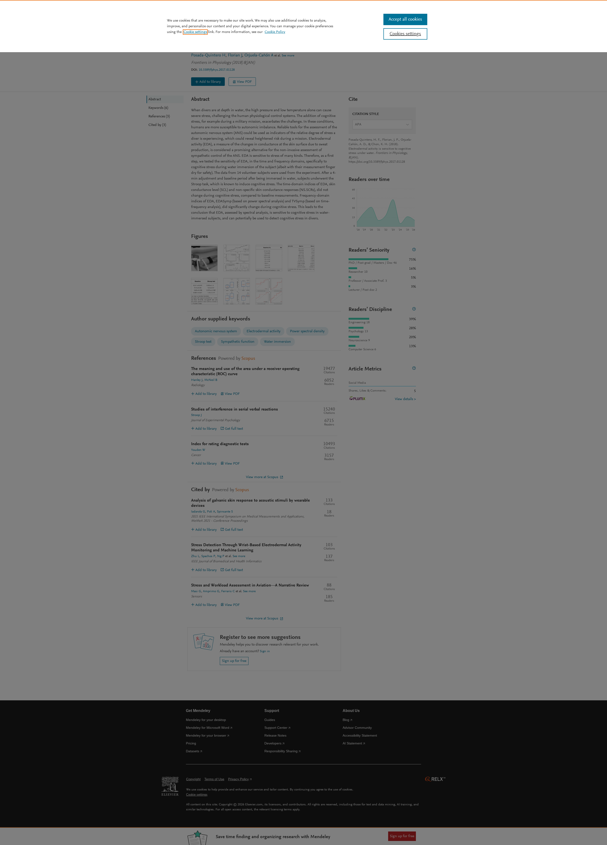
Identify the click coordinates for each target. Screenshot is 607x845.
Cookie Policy (275, 32)
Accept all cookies (405, 19)
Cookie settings (195, 32)
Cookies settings (405, 34)
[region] (303, 26)
